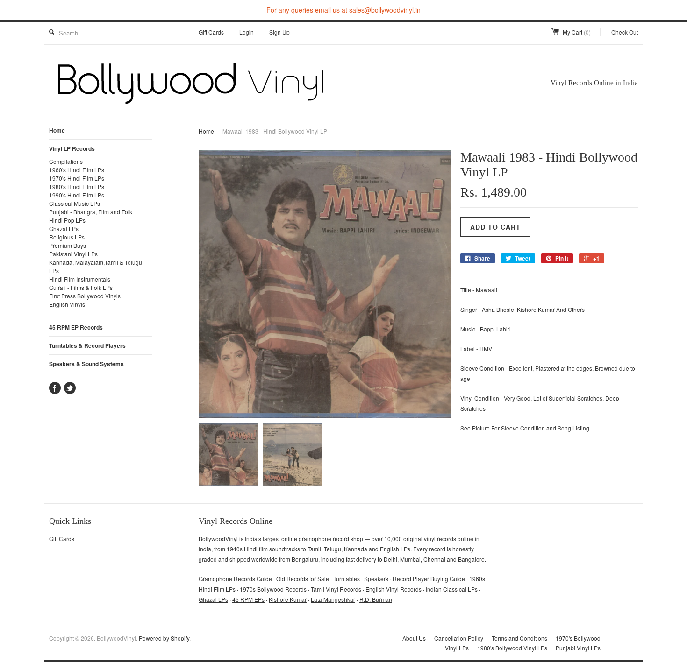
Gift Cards (211, 32)
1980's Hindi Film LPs (76, 186)
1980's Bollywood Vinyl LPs (512, 648)
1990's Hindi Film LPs (76, 195)
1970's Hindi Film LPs (76, 178)
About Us (414, 638)
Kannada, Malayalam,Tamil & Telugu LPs (95, 266)
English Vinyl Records (393, 589)
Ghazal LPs (64, 228)
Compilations (66, 161)
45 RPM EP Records (76, 327)
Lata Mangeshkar (333, 599)
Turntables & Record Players (87, 345)
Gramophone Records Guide (235, 579)
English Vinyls (67, 304)
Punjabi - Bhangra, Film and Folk (90, 212)
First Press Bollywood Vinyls (85, 296)
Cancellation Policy (458, 638)
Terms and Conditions (519, 638)
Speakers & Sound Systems (86, 363)
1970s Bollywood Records (273, 589)
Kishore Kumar (288, 599)
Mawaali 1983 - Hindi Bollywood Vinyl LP (274, 131)
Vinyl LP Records (100, 148)
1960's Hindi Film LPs (76, 170)
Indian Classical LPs (452, 589)
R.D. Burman (375, 599)
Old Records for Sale (302, 579)
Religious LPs (67, 237)
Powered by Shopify (164, 638)
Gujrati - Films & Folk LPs (81, 287)
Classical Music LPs (74, 203)
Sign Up (279, 32)
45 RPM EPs (248, 599)
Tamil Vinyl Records (336, 589)
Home (57, 130)
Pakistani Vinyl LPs (73, 254)
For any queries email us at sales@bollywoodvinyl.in (343, 9)
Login (246, 32)
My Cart (577, 32)
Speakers (376, 579)
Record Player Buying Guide (429, 579)
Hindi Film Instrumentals (79, 279)
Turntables (346, 579)
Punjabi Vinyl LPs (578, 648)
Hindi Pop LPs (67, 220)
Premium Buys (67, 245)
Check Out (624, 32)
